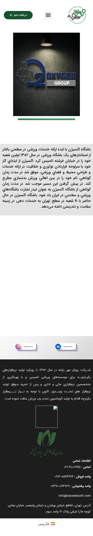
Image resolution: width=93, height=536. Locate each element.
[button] (48, 15)
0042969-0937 (60, 486)
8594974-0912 (64, 476)
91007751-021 (72, 467)
